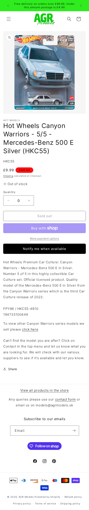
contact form (65, 399)
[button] (8, 19)
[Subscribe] (74, 431)
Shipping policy (70, 503)
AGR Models (26, 496)
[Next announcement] (81, 5)
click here (30, 329)
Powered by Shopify (47, 496)
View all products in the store (44, 390)
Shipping (8, 176)
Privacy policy (22, 503)
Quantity (9, 192)
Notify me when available (44, 249)
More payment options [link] (44, 238)
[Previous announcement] (8, 5)
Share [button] (12, 369)
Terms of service (45, 503)
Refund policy (73, 496)
